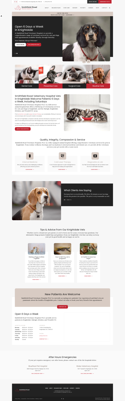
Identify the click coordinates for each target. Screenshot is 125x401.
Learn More (29, 169)
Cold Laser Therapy (62, 162)
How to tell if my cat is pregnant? (62, 257)
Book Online (93, 1)
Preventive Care (50, 86)
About (47, 8)
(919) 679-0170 (48, 1)
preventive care (22, 114)
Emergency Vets (105, 1)
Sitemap (37, 398)
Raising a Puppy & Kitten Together (36, 257)
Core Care (66, 8)
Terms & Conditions (31, 398)
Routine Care (98, 86)
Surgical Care (74, 86)
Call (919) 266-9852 (86, 373)
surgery (31, 114)
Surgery (74, 8)
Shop (97, 8)
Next (88, 61)
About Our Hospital (23, 129)
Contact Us (62, 306)
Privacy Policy (17, 398)
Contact (104, 8)
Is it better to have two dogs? (88, 257)
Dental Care (27, 86)
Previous (84, 61)
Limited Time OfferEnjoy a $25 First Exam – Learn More (61, 14)
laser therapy (37, 114)
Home (46, 388)
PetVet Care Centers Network (104, 399)
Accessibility (23, 398)
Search (41, 398)
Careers (90, 8)
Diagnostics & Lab (95, 162)
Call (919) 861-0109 (36, 373)
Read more (36, 279)
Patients (82, 8)
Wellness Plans (56, 8)
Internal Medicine (29, 162)
